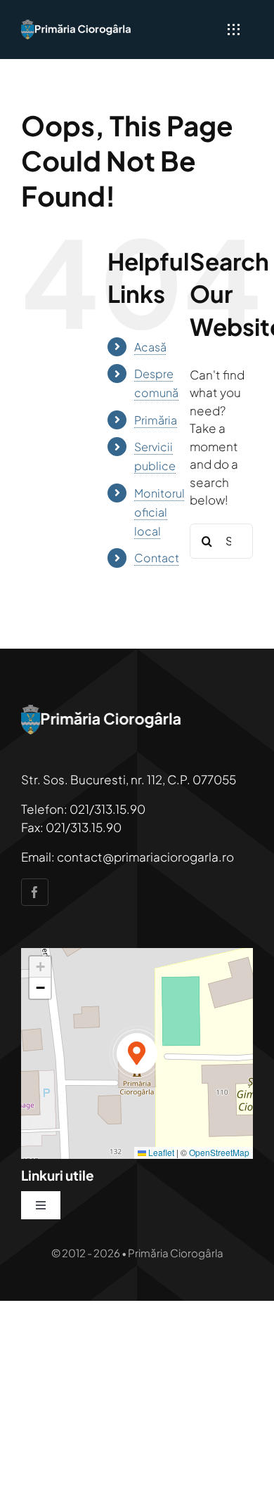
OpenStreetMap (219, 1152)
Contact (156, 557)
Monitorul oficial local (159, 512)
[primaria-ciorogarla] (76, 25)
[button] (137, 1053)
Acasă (150, 346)
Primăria (155, 420)
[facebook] (34, 892)
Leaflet (160, 1152)
